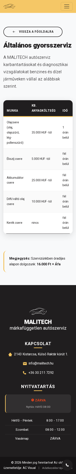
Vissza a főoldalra (36, 32)
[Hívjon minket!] (67, 465)
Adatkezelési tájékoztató (57, 468)
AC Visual (29, 468)
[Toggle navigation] (67, 6)
